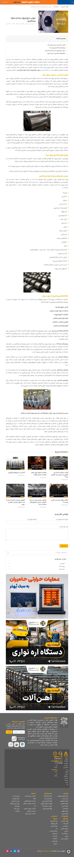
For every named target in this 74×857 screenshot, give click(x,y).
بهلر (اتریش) (48, 798)
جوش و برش (64, 839)
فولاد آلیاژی (65, 821)
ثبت (9, 732)
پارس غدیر (65, 798)
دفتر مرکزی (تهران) (63, 796)
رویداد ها (62, 566)
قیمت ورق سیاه (49, 67)
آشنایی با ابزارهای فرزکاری (16, 473)
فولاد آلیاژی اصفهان (46, 803)
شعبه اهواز (65, 811)
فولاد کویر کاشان (47, 809)
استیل (66, 831)
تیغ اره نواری (64, 828)
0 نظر (7, 24)
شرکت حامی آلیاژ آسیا (47, 851)
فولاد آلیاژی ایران (47, 801)
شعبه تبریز (65, 806)
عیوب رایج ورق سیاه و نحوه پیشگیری (55, 50)
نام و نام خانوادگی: (62, 519)
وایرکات (17, 811)
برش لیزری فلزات (14, 803)
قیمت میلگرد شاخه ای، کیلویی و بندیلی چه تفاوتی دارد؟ (59, 475)
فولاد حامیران (64, 7)
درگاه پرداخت (53, 831)
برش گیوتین (15, 798)
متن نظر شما (63, 527)
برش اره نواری (15, 801)
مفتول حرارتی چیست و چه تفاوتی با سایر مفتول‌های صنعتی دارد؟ (37, 502)
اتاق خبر (62, 563)
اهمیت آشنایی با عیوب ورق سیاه (56, 45)
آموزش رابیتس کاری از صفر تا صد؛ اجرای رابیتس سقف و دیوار (15, 502)
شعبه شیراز (65, 814)
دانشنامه (56, 7)
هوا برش (17, 806)
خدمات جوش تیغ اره (30, 809)
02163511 (60, 763)
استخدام (55, 834)
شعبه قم (65, 809)
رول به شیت (15, 796)
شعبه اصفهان (64, 801)
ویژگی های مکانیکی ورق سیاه (57, 48)
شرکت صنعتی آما (47, 806)
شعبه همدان (64, 803)
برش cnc (16, 809)
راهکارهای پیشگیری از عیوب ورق (56, 53)
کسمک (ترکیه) (48, 796)
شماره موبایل (32, 519)
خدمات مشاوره (31, 811)
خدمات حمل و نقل (30, 814)
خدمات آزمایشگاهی (30, 801)
